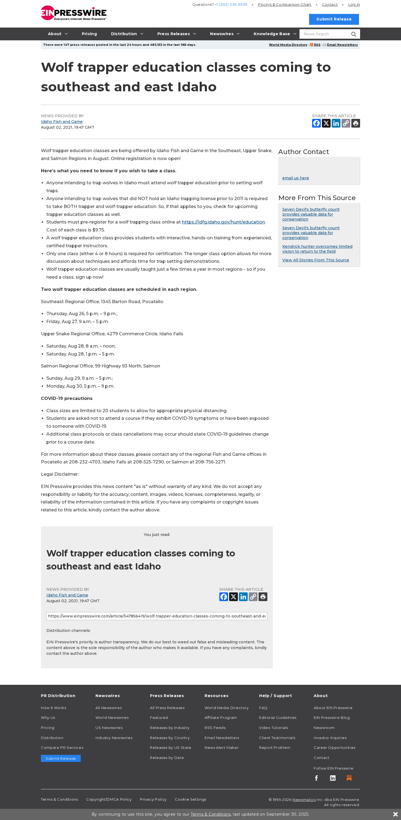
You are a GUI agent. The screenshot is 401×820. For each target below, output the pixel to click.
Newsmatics (304, 799)
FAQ (263, 708)
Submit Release (334, 19)
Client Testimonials (277, 737)
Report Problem (275, 747)
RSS (317, 45)
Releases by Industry (170, 727)
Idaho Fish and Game (62, 121)
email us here (295, 178)
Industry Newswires (114, 737)
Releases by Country (170, 737)
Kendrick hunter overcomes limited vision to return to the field (317, 249)
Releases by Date (167, 757)
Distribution (52, 737)
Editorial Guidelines (278, 717)
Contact (330, 4)
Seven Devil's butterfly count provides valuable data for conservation (311, 214)
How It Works (53, 708)
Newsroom (324, 727)
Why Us (48, 717)
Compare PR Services (62, 747)
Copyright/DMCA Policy (108, 799)
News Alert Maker (222, 747)
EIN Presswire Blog (332, 717)
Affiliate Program (221, 717)
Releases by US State (170, 747)
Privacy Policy (153, 799)
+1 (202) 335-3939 (231, 4)
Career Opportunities (334, 747)
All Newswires (108, 708)
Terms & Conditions (59, 799)
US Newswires (109, 727)
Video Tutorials (273, 727)
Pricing (285, 4)
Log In (354, 4)
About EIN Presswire (333, 708)
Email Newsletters (342, 45)
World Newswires (112, 717)
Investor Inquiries (330, 737)
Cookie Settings (190, 799)
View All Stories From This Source (315, 260)
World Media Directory (288, 45)
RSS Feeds (215, 727)
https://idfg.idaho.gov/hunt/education (223, 222)
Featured (159, 717)
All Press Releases (167, 708)
